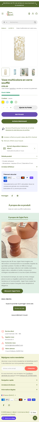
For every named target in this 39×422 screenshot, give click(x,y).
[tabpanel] (19, 257)
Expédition (13, 88)
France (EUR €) (9, 395)
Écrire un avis (19, 308)
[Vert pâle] (16, 102)
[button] (2, 4)
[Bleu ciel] (7, 102)
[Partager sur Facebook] (12, 196)
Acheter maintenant (19, 121)
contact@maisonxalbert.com (14, 345)
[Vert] (11, 102)
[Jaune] (2, 102)
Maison (3, 28)
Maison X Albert (11, 412)
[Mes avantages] (35, 418)
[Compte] (33, 14)
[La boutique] (29, 14)
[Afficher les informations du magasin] (34, 148)
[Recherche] (35, 22)
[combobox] (19, 22)
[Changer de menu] (2, 14)
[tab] (18, 218)
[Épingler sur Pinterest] (17, 196)
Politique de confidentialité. (28, 376)
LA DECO (11, 28)
